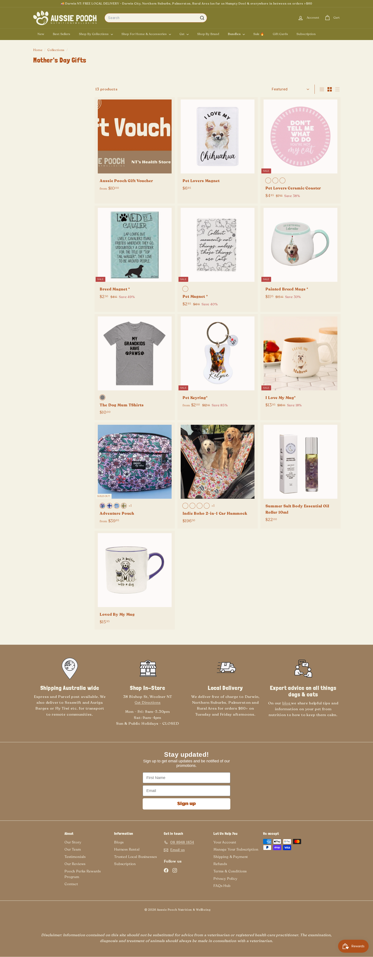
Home (38, 50)
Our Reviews (75, 864)
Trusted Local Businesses (135, 856)
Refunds (220, 864)
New (41, 34)
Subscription (306, 34)
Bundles (235, 34)
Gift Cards (280, 34)
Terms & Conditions (230, 871)
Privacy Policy (225, 878)
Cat (182, 34)
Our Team (73, 849)
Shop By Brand (208, 34)
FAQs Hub (222, 885)
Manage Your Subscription (235, 849)
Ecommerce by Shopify (225, 910)
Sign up (186, 804)
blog (286, 703)
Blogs (119, 842)
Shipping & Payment (230, 856)
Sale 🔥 (258, 34)
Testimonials (75, 856)
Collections (56, 50)
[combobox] (155, 18)
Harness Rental (127, 849)
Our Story (73, 842)
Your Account (224, 842)
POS (217, 910)
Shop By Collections (94, 34)
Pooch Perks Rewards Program (83, 874)
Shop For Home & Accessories (145, 34)
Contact (71, 884)
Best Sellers (61, 34)
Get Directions (148, 702)
